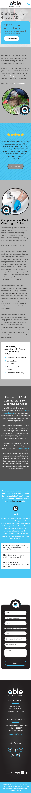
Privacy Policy (25, 786)
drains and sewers (22, 448)
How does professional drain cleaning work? (13, 556)
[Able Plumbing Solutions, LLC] (15, 4)
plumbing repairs (20, 83)
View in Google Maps (15, 730)
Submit (15, 663)
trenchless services (18, 335)
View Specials (12, 38)
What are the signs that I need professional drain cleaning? (14, 548)
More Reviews (16, 166)
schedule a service (14, 501)
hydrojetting (16, 293)
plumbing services (14, 76)
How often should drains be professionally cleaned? (14, 564)
